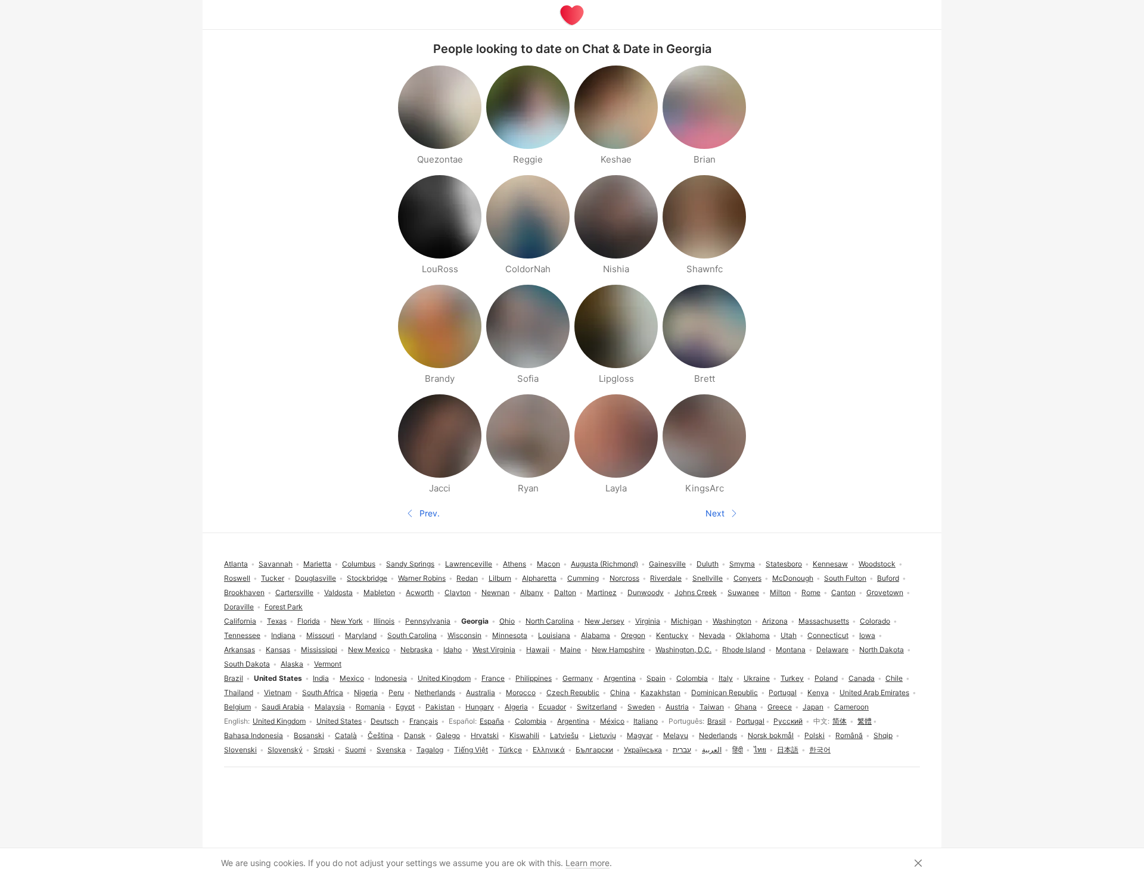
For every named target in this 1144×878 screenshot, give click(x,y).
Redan (467, 578)
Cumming (583, 578)
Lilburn (500, 578)
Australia (480, 692)
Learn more (587, 863)
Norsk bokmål (771, 735)
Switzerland (597, 706)
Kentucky (672, 635)
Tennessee (242, 635)
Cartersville (294, 592)
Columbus (358, 563)
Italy (726, 678)
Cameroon (851, 706)
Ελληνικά (549, 749)
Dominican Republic (724, 692)
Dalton (565, 592)
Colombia (530, 721)
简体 (839, 721)
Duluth (708, 563)
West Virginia (493, 649)
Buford (888, 578)
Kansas (278, 649)
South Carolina (412, 635)
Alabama (595, 635)
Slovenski (240, 749)
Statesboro (784, 563)
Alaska (292, 663)
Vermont (327, 663)
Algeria (516, 706)
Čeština (380, 735)
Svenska (391, 749)
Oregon (633, 635)
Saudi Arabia (283, 706)
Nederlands (718, 735)
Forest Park (284, 606)
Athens (514, 563)
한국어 (820, 749)
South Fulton (845, 578)
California (240, 621)
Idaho (452, 649)
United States (339, 721)
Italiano (645, 721)
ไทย (760, 749)
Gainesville (667, 563)
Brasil (716, 721)
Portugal (750, 721)
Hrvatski (485, 735)
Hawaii (537, 649)
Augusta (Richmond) (604, 563)
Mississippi (319, 649)
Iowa (867, 635)
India (321, 678)
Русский (788, 721)
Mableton (379, 592)
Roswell (237, 578)
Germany (577, 678)
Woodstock (877, 563)
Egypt (405, 706)
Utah (789, 635)
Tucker (272, 578)
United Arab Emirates (874, 692)
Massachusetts (823, 621)
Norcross (624, 578)
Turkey (792, 678)
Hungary (479, 706)
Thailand (238, 692)
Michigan (686, 621)
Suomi (355, 749)
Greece (779, 706)
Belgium (237, 706)
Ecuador (552, 706)
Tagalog (429, 749)
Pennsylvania (427, 621)
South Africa (322, 692)
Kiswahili (524, 735)
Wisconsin (464, 635)
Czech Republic (572, 692)
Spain (656, 678)
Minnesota (509, 635)
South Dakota (247, 663)
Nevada (712, 635)
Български (594, 749)
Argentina (573, 721)
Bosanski (309, 735)
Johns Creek (695, 592)
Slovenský (285, 749)
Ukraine (757, 678)
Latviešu (564, 735)
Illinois (384, 621)
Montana (791, 649)
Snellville (707, 578)
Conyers (747, 578)
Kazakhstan (660, 692)
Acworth (420, 592)
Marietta (317, 563)
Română (849, 735)
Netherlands (435, 692)
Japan (813, 706)
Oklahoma (753, 635)
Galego (448, 735)
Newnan (495, 592)
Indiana (283, 635)
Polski (814, 735)
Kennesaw (830, 563)
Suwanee (743, 592)
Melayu (675, 735)
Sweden (641, 706)
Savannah (276, 563)
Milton (780, 592)
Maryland (361, 635)
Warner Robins (422, 578)
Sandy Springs (410, 563)
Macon (548, 563)
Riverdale (666, 578)
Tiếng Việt (471, 749)
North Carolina (550, 621)
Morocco (521, 692)
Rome (810, 592)
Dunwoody (645, 592)
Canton (843, 592)
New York (347, 621)
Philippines (533, 678)
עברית (682, 749)
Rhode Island (743, 649)
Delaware (832, 649)
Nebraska (416, 649)
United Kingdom (279, 721)
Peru (396, 692)
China (620, 692)
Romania (370, 706)
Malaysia (330, 706)
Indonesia (391, 678)
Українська (643, 749)
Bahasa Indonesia (253, 735)
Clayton (457, 592)
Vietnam (277, 692)
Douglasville (315, 578)
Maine (570, 649)
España (492, 721)
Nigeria (366, 692)
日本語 (787, 749)
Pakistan (440, 706)
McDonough (792, 578)
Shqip (883, 735)
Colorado (875, 621)
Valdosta (338, 592)
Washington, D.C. (683, 649)
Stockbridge (367, 578)
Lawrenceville (468, 563)
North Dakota (881, 649)
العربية (712, 749)
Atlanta (236, 563)
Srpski (323, 749)
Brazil (233, 678)
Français (423, 721)
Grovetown (884, 592)
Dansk (414, 735)
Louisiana (554, 635)
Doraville (239, 606)
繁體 (864, 721)
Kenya (818, 692)
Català (346, 735)
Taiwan (712, 706)
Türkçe (510, 749)
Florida (308, 621)
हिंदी (737, 749)
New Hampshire (618, 649)
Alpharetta (539, 578)
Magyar (639, 735)
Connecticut (827, 635)
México (612, 721)
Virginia (647, 621)
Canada (861, 678)
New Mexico (369, 649)
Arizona (775, 621)
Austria (677, 706)
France (493, 678)
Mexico (352, 678)
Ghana (746, 706)
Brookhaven (244, 592)
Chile (894, 678)
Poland (826, 678)
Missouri (320, 635)
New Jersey (604, 621)
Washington (732, 621)
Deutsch (385, 721)
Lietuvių (602, 735)
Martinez (602, 592)
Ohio (507, 621)
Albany (531, 592)
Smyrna (742, 563)
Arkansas (239, 649)
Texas (277, 621)
